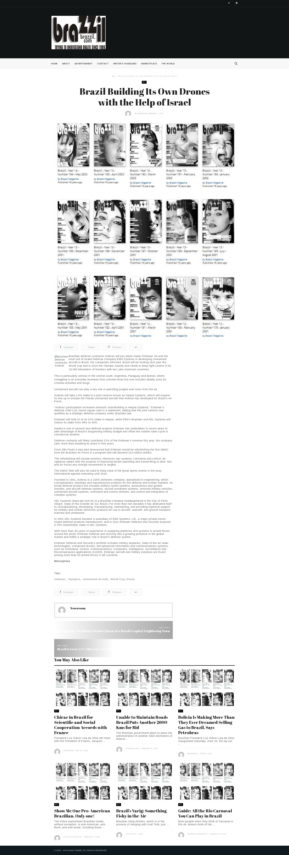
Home (54, 63)
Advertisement (84, 63)
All (113, 76)
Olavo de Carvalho (72, 837)
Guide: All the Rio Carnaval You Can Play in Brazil (205, 813)
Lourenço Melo (132, 748)
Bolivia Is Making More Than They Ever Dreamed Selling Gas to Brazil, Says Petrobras (206, 724)
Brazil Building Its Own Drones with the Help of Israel (147, 76)
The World (168, 63)
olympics (73, 579)
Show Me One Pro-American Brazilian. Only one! (82, 813)
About (66, 63)
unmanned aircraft (95, 579)
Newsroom (142, 113)
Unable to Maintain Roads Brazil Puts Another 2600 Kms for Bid (142, 722)
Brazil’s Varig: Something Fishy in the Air (141, 813)
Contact (103, 63)
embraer (59, 579)
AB (127, 834)
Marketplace (149, 63)
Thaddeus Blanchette (197, 834)
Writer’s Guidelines (125, 63)
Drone (130, 579)
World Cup (117, 579)
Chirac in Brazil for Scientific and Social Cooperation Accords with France (80, 724)
